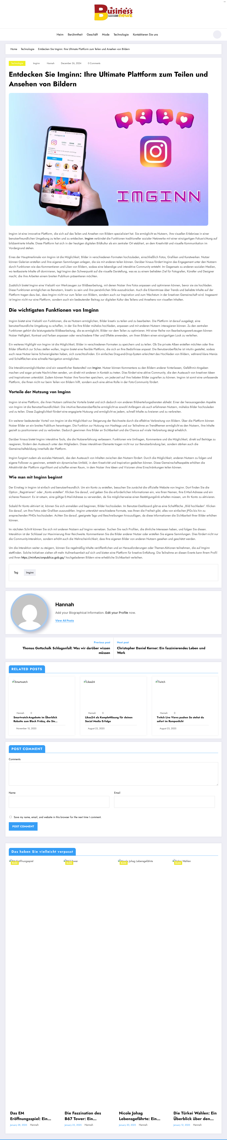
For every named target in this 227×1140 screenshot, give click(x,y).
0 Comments (94, 63)
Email (117, 793)
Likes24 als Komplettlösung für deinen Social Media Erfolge (108, 719)
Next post (123, 642)
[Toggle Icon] (7, 34)
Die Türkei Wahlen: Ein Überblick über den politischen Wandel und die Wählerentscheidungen (195, 1115)
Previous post (102, 642)
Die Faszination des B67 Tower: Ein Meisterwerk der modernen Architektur (85, 1115)
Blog (14, 863)
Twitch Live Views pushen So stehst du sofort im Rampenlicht (180, 719)
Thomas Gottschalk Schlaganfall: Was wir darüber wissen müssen (66, 650)
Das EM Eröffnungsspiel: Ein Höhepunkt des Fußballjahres (28, 1115)
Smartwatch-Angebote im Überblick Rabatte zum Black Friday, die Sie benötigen (35, 719)
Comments (14, 759)
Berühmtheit (75, 34)
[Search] (206, 35)
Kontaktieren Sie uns (145, 34)
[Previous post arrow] (10, 648)
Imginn (36, 63)
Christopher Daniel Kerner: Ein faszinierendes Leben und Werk (161, 650)
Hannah (50, 63)
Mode (105, 34)
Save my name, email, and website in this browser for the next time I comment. (58, 817)
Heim (60, 34)
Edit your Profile (116, 612)
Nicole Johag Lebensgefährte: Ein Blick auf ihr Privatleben (137, 1115)
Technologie (121, 34)
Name (12, 793)
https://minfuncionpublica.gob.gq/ (43, 557)
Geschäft (92, 34)
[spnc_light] (217, 34)
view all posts (64, 620)
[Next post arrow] (217, 648)
